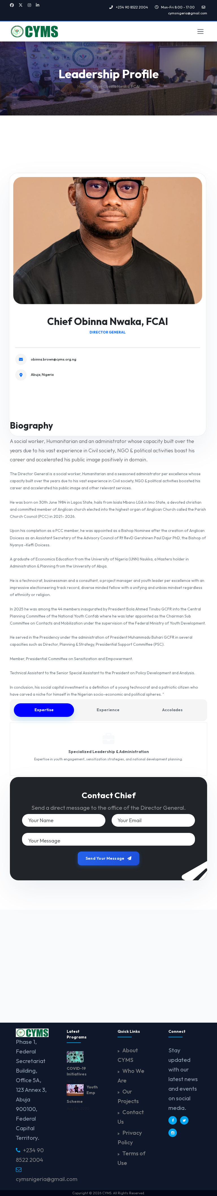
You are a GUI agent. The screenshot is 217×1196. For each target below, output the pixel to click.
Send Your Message (105, 858)
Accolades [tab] (172, 709)
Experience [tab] (108, 709)
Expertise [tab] (44, 709)
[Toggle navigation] (200, 31)
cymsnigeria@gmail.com (46, 1178)
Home (82, 86)
